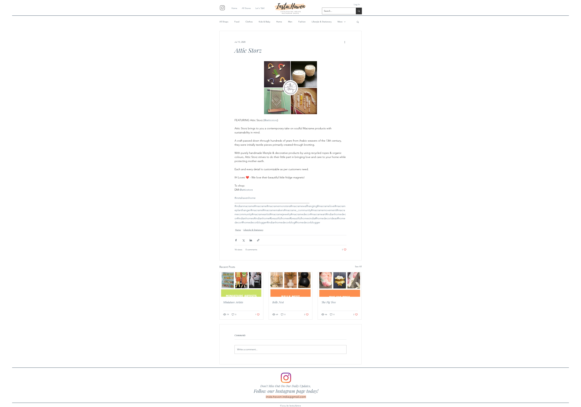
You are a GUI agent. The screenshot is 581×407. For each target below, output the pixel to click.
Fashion (302, 21)
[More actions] (344, 42)
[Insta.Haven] (222, 7)
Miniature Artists (233, 302)
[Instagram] (286, 378)
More (340, 21)
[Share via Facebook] (236, 240)
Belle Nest (278, 302)
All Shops (223, 21)
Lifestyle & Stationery (322, 21)
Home (279, 21)
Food (236, 21)
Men (290, 21)
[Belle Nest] (290, 284)
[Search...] (359, 11)
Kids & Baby (264, 21)
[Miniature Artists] (241, 284)
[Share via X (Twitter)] (243, 240)
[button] (357, 22)
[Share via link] (258, 240)
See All (358, 266)
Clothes (249, 21)
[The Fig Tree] (339, 284)
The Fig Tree (328, 302)
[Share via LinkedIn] (250, 240)
